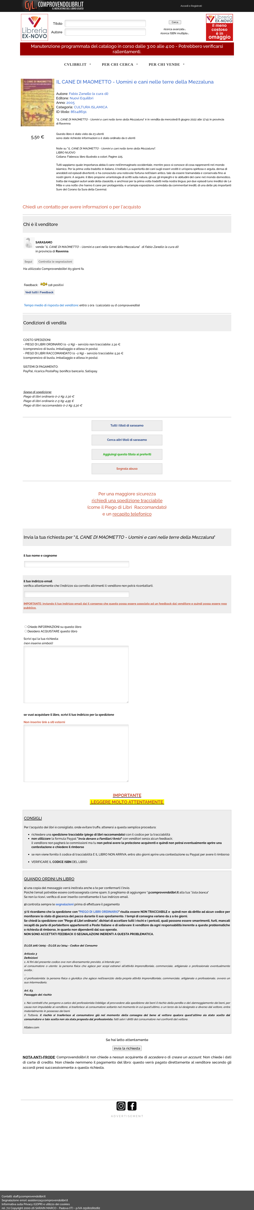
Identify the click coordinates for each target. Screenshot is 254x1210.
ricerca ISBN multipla (173, 33)
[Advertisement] (127, 1144)
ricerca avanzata (174, 29)
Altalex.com (31, 1027)
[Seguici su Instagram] (121, 1109)
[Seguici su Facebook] (132, 1109)
